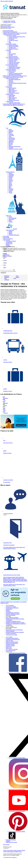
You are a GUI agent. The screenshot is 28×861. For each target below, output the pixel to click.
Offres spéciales (15, 76)
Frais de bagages (10, 631)
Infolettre (8, 841)
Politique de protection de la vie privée (15, 622)
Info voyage (6, 236)
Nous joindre (6, 237)
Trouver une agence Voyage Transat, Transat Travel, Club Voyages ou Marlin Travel (14, 851)
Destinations (14, 104)
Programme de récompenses (7, 27)
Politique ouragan (10, 644)
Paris (15, 278)
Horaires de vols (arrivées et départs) (15, 632)
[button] (4, 249)
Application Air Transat (11, 842)
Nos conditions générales (12, 617)
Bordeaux (6, 275)
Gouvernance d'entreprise (12, 607)
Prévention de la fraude (11, 634)
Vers (14, 271)
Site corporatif (6, 239)
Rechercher (3, 272)
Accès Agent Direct (10, 650)
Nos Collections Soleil (11, 627)
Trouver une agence (8, 238)
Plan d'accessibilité (10, 615)
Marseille (6, 277)
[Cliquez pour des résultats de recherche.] (16, 247)
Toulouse (6, 279)
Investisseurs (9, 609)
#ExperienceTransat (11, 839)
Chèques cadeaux (10, 645)
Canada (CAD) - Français (9, 22)
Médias (8, 610)
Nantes (17, 277)
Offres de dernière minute (12, 642)
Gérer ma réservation (6, 25)
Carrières (8, 611)
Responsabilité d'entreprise (12, 612)
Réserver (15, 33)
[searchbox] (9, 247)
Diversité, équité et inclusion (13, 614)
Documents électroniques (12, 638)
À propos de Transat (11, 606)
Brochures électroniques (12, 643)
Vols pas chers (9, 640)
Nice (5, 278)
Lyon (17, 275)
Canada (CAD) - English (9, 21)
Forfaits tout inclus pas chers (13, 639)
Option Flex (9, 646)
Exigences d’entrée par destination (14, 629)
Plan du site (9, 648)
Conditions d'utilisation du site (13, 621)
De (14, 269)
